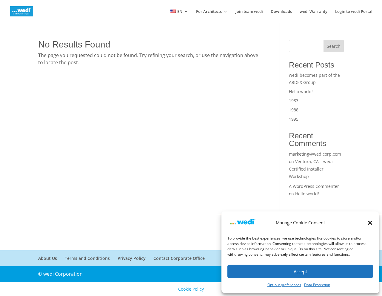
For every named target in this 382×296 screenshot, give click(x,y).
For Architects (209, 11)
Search (334, 46)
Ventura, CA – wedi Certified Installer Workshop (311, 169)
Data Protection (317, 284)
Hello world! (301, 91)
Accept (300, 271)
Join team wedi (249, 11)
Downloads (281, 11)
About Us (47, 258)
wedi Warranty (313, 11)
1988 (293, 110)
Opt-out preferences (284, 284)
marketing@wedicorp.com (315, 154)
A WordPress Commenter (314, 186)
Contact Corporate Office (179, 258)
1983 (293, 100)
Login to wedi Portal (353, 11)
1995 (293, 119)
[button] (370, 223)
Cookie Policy (191, 289)
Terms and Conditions (87, 258)
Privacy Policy (132, 258)
